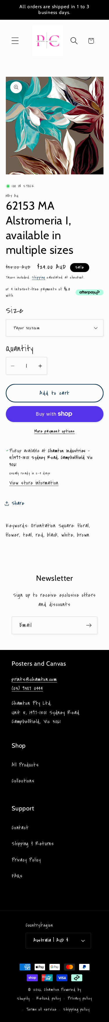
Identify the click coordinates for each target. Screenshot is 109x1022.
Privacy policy (80, 998)
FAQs (17, 876)
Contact (20, 827)
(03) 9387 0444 (27, 688)
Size (15, 311)
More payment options (54, 431)
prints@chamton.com (34, 679)
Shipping (38, 277)
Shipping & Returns (33, 843)
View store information (33, 483)
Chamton (51, 990)
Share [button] (18, 503)
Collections (23, 781)
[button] (15, 41)
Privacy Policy (26, 860)
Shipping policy (76, 1009)
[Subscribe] (89, 625)
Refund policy (48, 998)
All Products (25, 765)
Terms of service (41, 1009)
